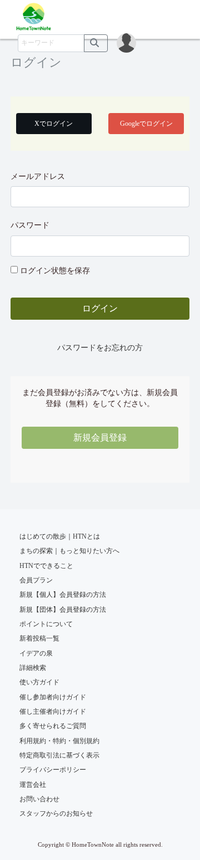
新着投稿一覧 (39, 638)
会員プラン (36, 580)
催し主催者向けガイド (52, 711)
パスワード (30, 225)
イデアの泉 (36, 653)
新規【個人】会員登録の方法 (62, 594)
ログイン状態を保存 (55, 271)
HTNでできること (46, 566)
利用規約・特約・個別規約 (59, 741)
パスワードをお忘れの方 (100, 348)
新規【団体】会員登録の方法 (62, 609)
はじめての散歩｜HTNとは (59, 536)
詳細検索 (32, 668)
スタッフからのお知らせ (56, 813)
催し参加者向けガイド (52, 697)
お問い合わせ (39, 799)
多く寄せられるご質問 (52, 726)
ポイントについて (46, 624)
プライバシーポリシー (52, 770)
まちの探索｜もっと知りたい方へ (69, 551)
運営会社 (32, 785)
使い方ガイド (39, 682)
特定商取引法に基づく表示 (59, 755)
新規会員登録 (100, 437)
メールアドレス (38, 176)
